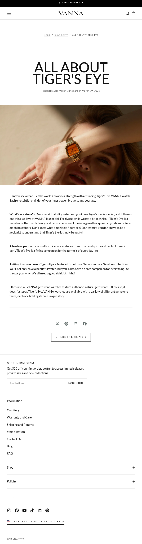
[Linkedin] (39, 510)
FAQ (10, 453)
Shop (10, 467)
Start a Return (16, 432)
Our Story (13, 410)
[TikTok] (32, 510)
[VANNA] (30, 498)
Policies (11, 481)
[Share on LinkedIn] (75, 323)
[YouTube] (24, 510)
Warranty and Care (19, 417)
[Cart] (133, 13)
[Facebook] (17, 510)
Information (14, 401)
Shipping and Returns (20, 424)
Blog (10, 446)
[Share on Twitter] (57, 323)
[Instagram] (9, 510)
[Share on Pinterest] (66, 323)
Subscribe (76, 383)
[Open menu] (9, 13)
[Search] (127, 13)
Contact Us (14, 439)
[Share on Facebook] (84, 323)
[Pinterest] (47, 510)
